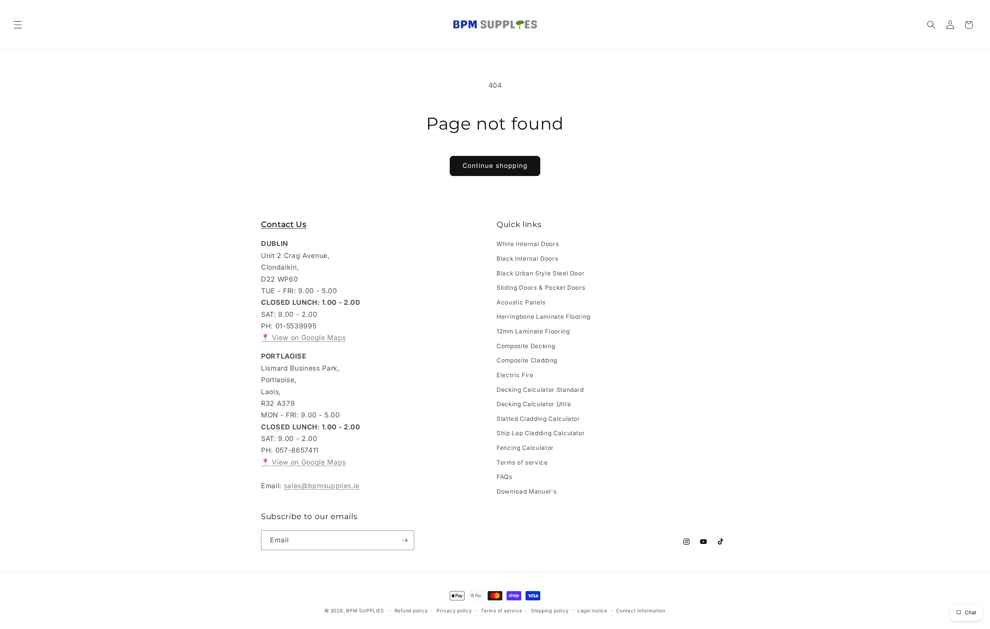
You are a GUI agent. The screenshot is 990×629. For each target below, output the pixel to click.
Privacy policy (454, 611)
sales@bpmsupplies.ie (322, 486)
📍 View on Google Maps (303, 338)
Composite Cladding (527, 360)
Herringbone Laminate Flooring (544, 317)
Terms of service (522, 462)
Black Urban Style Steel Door (540, 273)
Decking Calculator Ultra (534, 404)
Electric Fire (515, 375)
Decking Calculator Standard (540, 389)
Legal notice (592, 611)
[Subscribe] (404, 540)
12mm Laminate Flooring (533, 331)
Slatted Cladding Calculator (538, 418)
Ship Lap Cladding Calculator (541, 433)
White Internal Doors (528, 244)
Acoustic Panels (521, 302)
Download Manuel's (526, 491)
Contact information (641, 611)
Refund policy (411, 611)
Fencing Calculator (525, 447)
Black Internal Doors (527, 258)
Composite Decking (526, 346)
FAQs (504, 476)
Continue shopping (495, 165)
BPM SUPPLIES (365, 611)
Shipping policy (550, 611)
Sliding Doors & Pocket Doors (541, 288)
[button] (18, 24)
